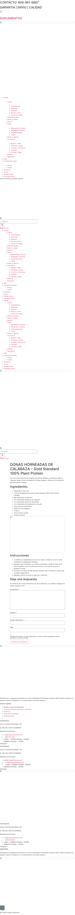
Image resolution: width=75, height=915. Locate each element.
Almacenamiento (16, 259)
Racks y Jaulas (12, 248)
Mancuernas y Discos (18, 254)
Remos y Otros (16, 241)
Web (11, 627)
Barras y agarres (13, 263)
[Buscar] (2, 225)
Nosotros (7, 292)
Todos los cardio (17, 243)
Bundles (10, 279)
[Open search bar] (1, 218)
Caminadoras (15, 235)
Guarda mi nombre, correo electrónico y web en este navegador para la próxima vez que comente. (35, 637)
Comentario (14, 589)
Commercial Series (10, 285)
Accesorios (11, 265)
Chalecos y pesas (17, 270)
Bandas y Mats (16, 268)
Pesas (9, 252)
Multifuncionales (13, 246)
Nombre (13, 612)
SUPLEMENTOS (11, 18)
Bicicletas (14, 237)
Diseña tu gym (9, 296)
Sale (5, 283)
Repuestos (11, 281)
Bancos (9, 250)
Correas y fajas (16, 276)
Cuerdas (14, 274)
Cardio (9, 233)
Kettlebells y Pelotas (18, 257)
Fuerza (9, 287)
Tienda (6, 230)
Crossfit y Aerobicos (18, 272)
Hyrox (6, 294)
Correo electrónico (17, 620)
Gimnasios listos (9, 298)
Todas (13, 261)
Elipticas (14, 239)
